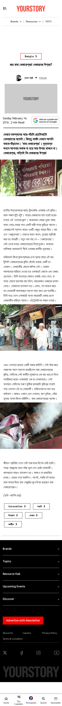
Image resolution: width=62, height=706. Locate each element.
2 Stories (43, 78)
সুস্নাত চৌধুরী (28, 78)
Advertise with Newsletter (23, 620)
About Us (8, 632)
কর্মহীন (11, 524)
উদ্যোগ (11, 515)
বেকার (31, 515)
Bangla (29, 56)
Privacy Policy (49, 632)
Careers (27, 632)
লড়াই (39, 506)
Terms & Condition (13, 638)
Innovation (15, 506)
